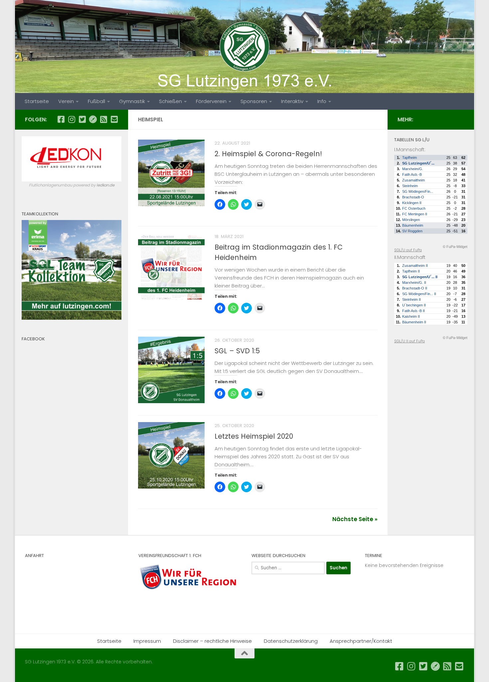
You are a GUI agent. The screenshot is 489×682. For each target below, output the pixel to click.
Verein (66, 101)
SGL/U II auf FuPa (409, 341)
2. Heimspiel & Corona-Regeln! (268, 154)
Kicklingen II (411, 203)
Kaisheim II (411, 316)
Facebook (33, 339)
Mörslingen (411, 220)
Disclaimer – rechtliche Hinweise (212, 640)
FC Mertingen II (414, 214)
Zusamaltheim (413, 180)
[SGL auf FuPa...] (93, 119)
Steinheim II (411, 299)
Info (321, 101)
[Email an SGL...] (114, 119)
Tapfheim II (411, 271)
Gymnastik (132, 101)
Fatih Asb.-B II (413, 311)
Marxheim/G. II (414, 282)
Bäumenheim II (414, 322)
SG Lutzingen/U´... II (419, 277)
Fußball (96, 101)
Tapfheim (409, 158)
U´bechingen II (414, 305)
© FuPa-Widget (455, 247)
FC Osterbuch (413, 208)
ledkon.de (105, 185)
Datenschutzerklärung (291, 640)
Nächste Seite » (355, 519)
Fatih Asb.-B (412, 174)
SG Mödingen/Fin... (417, 191)
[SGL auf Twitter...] (82, 119)
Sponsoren (254, 101)
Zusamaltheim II (415, 266)
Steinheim (410, 186)
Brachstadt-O (413, 197)
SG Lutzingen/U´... (418, 163)
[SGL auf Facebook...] (61, 119)
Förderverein (211, 101)
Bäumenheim (412, 225)
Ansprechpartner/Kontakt (361, 640)
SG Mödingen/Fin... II (419, 294)
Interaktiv (292, 101)
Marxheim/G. (412, 169)
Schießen (170, 101)
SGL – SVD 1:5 (237, 351)
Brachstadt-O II (414, 288)
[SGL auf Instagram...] (72, 119)
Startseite (37, 101)
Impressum (147, 640)
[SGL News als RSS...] (103, 119)
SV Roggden (412, 231)
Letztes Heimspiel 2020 (254, 436)
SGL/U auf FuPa (408, 250)
